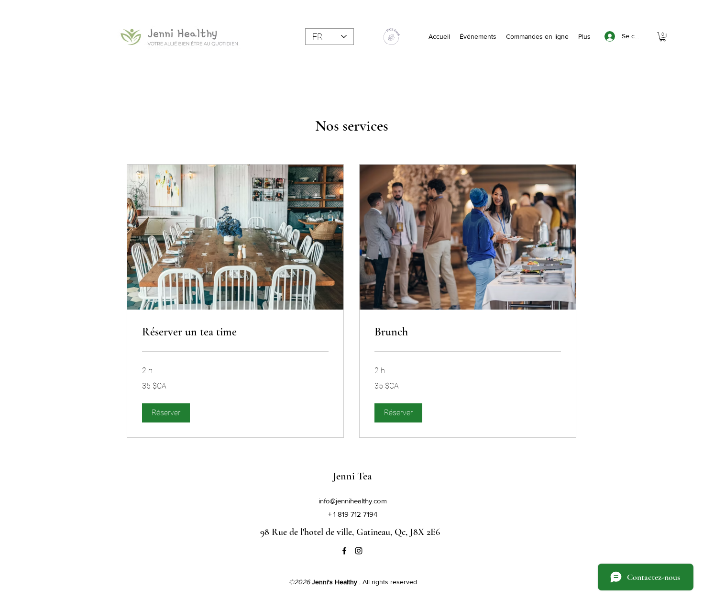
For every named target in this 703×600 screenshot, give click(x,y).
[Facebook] (344, 551)
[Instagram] (358, 551)
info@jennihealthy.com (353, 501)
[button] (662, 36)
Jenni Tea (352, 476)
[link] (235, 332)
